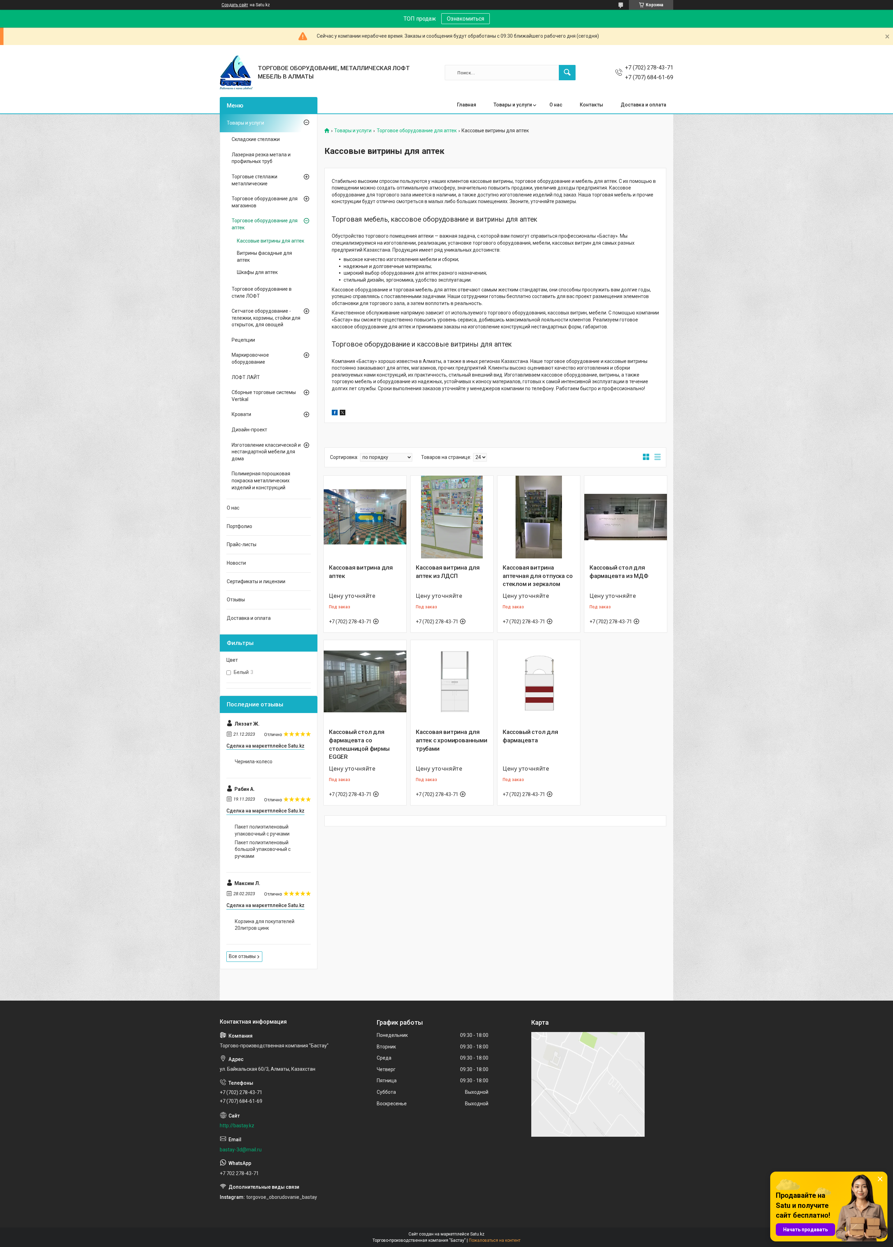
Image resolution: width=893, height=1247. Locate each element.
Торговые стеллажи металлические (254, 180)
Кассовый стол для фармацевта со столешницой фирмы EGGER (359, 744)
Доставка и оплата (643, 104)
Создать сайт (235, 4)
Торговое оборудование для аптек (417, 130)
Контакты (591, 104)
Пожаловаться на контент (494, 1240)
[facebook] (335, 413)
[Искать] (567, 72)
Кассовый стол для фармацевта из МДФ (619, 571)
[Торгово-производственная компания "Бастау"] (236, 72)
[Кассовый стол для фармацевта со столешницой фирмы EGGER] (365, 681)
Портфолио (239, 526)
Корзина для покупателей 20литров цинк (264, 925)
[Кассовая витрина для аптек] (365, 517)
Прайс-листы (241, 544)
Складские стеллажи (256, 139)
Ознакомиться (465, 18)
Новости (236, 563)
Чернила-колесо (253, 761)
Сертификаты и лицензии (256, 581)
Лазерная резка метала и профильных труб (261, 158)
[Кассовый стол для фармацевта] (538, 681)
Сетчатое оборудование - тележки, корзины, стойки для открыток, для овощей (266, 317)
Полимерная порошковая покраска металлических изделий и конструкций (261, 480)
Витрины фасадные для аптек (264, 256)
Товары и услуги (513, 104)
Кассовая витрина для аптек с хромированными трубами (451, 740)
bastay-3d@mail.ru (241, 1149)
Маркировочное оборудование (250, 358)
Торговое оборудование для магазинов (265, 202)
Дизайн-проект (249, 429)
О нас (555, 104)
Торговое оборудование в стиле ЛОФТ (262, 292)
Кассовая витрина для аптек (361, 571)
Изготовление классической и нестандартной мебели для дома (266, 451)
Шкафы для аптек (257, 272)
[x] (342, 413)
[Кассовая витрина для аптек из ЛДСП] (452, 517)
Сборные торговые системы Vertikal (264, 395)
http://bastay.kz (237, 1125)
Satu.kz (477, 1234)
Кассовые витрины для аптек (270, 241)
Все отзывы (242, 956)
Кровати (241, 414)
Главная (466, 104)
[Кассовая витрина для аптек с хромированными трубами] (452, 681)
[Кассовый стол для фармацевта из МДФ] (625, 517)
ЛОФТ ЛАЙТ (246, 377)
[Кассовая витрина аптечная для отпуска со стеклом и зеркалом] (538, 517)
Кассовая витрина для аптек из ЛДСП (448, 571)
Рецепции (243, 340)
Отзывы (236, 599)
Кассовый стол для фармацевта (530, 736)
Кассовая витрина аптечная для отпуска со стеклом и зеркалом (537, 576)
